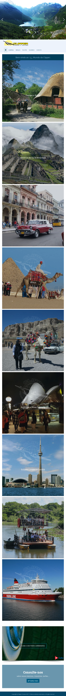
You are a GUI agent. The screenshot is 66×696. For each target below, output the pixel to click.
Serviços (18, 50)
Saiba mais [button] (34, 681)
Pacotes (24, 50)
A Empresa (11, 50)
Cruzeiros (31, 50)
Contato (39, 50)
